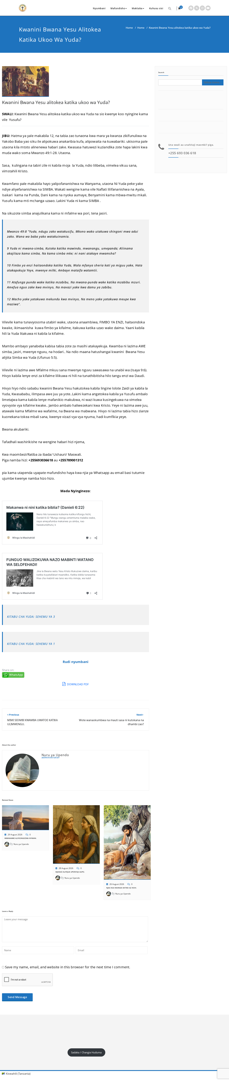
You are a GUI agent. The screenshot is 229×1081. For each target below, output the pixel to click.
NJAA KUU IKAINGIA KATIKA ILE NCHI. (121, 888)
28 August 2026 (66, 868)
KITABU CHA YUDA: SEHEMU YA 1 (31, 644)
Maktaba (137, 8)
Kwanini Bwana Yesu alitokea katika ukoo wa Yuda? (56, 102)
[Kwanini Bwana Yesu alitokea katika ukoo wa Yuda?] (25, 83)
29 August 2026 (15, 834)
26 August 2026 (116, 884)
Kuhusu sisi (156, 8)
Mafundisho (117, 8)
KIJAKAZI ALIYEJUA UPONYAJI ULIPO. (70, 872)
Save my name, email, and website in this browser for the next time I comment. (67, 967)
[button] (170, 8)
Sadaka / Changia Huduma (86, 1052)
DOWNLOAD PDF (77, 684)
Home (129, 27)
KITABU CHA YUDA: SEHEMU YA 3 (31, 617)
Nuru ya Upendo (21, 844)
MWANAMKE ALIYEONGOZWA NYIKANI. (21, 838)
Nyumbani (99, 8)
